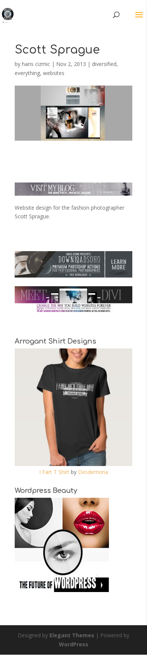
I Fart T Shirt (54, 472)
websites (53, 73)
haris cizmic (36, 63)
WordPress (73, 644)
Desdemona (93, 472)
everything (27, 73)
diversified (104, 63)
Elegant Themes (71, 635)
